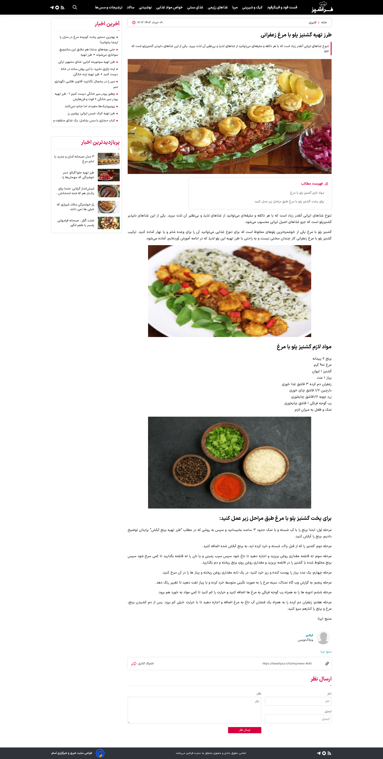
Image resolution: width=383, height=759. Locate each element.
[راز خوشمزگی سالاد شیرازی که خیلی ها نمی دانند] (109, 207)
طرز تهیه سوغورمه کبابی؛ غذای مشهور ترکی (86, 62)
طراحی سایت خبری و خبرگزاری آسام (71, 753)
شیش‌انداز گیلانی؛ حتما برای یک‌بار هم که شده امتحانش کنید (76, 191)
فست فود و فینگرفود (282, 7)
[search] (75, 7)
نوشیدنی (145, 7)
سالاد (130, 7)
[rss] (62, 7)
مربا (235, 7)
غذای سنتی (195, 7)
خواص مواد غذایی (169, 7)
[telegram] (52, 7)
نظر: (258, 693)
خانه (324, 22)
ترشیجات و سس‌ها (108, 7)
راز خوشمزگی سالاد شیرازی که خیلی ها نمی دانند (75, 207)
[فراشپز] (322, 7)
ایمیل (328, 711)
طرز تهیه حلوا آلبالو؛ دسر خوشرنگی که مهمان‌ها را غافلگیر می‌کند (78, 175)
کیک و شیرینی (252, 7)
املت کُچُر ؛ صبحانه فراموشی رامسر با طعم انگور (75, 223)
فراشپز (309, 635)
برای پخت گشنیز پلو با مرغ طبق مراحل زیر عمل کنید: (289, 201)
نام (330, 693)
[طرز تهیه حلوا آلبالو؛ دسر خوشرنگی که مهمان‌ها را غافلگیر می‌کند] (109, 175)
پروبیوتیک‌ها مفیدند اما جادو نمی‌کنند (90, 106)
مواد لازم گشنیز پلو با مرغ (307, 193)
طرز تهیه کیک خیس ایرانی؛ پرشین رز (91, 113)
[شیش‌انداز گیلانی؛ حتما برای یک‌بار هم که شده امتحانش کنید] (109, 191)
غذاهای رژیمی (218, 7)
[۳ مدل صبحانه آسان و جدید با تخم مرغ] (109, 159)
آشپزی (312, 22)
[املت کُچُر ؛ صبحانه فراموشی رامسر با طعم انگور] (109, 223)
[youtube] (56, 7)
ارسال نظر (244, 730)
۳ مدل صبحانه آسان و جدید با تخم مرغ (74, 159)
